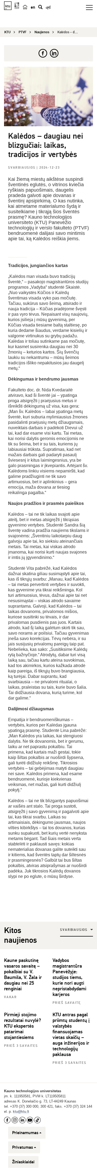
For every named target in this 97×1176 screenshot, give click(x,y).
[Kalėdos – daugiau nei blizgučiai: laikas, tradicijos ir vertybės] (48, 96)
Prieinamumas (25, 1132)
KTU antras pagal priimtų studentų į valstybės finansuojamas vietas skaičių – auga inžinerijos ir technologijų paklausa (71, 1034)
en (33, 7)
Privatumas (22, 1147)
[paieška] (40, 7)
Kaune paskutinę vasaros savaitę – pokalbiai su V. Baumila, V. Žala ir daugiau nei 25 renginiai (23, 974)
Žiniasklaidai (23, 1162)
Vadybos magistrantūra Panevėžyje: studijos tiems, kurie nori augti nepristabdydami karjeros (69, 977)
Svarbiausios (22, 168)
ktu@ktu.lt (21, 1112)
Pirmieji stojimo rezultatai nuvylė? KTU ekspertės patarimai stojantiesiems (22, 1026)
